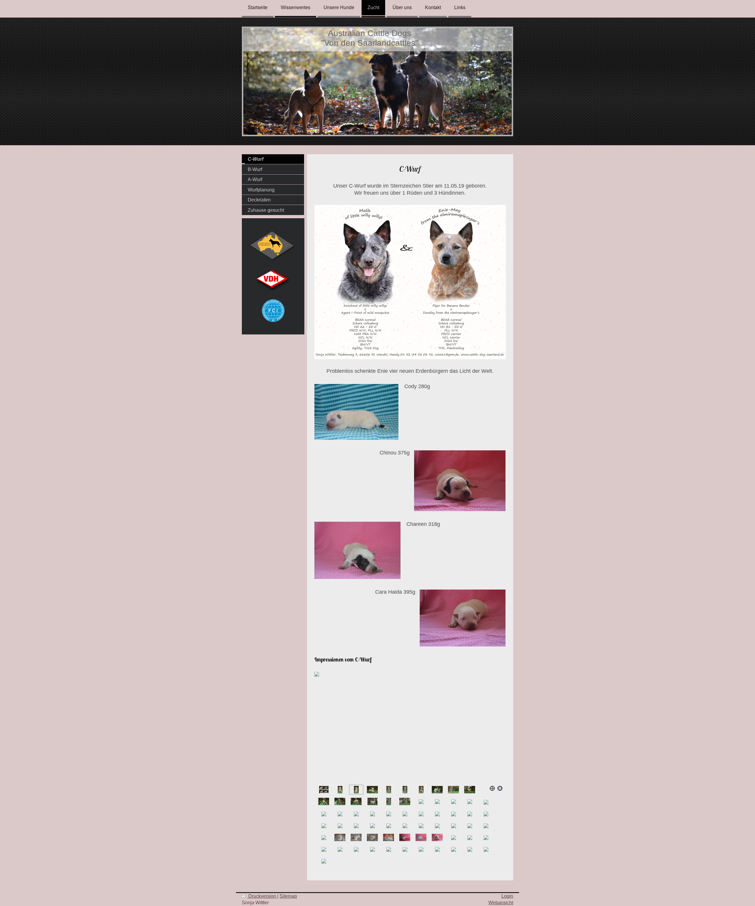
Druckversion (262, 896)
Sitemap (288, 896)
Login (507, 896)
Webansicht (500, 902)
